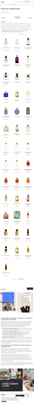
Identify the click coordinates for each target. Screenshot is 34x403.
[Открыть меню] (32, 1)
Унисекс (3, 21)
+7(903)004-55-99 (17, 1)
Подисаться (20, 395)
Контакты (19, 393)
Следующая (18, 279)
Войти (29, 1)
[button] (32, 18)
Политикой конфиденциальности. (9, 399)
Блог (23, 393)
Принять (3, 401)
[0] (24, 1)
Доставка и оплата (13, 393)
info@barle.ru (28, 396)
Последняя (21, 279)
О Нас (8, 393)
